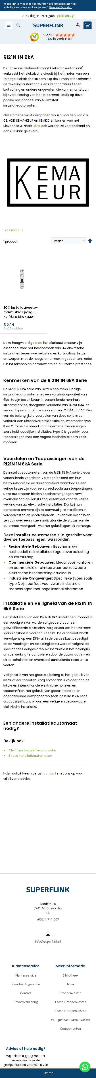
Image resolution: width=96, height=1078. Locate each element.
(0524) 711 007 (48, 919)
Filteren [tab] (48, 1073)
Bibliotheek (70, 975)
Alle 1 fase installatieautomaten (32, 750)
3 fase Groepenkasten (70, 1011)
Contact (25, 993)
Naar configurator (60, 7)
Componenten (70, 1028)
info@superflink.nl (48, 941)
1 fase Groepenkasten (70, 1002)
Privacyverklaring (26, 1002)
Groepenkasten (70, 993)
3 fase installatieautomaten (30, 755)
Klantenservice (25, 975)
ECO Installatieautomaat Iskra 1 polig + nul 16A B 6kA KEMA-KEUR (21, 312)
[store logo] (48, 25)
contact (50, 773)
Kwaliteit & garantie (26, 984)
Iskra (36, 126)
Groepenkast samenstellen (70, 1020)
